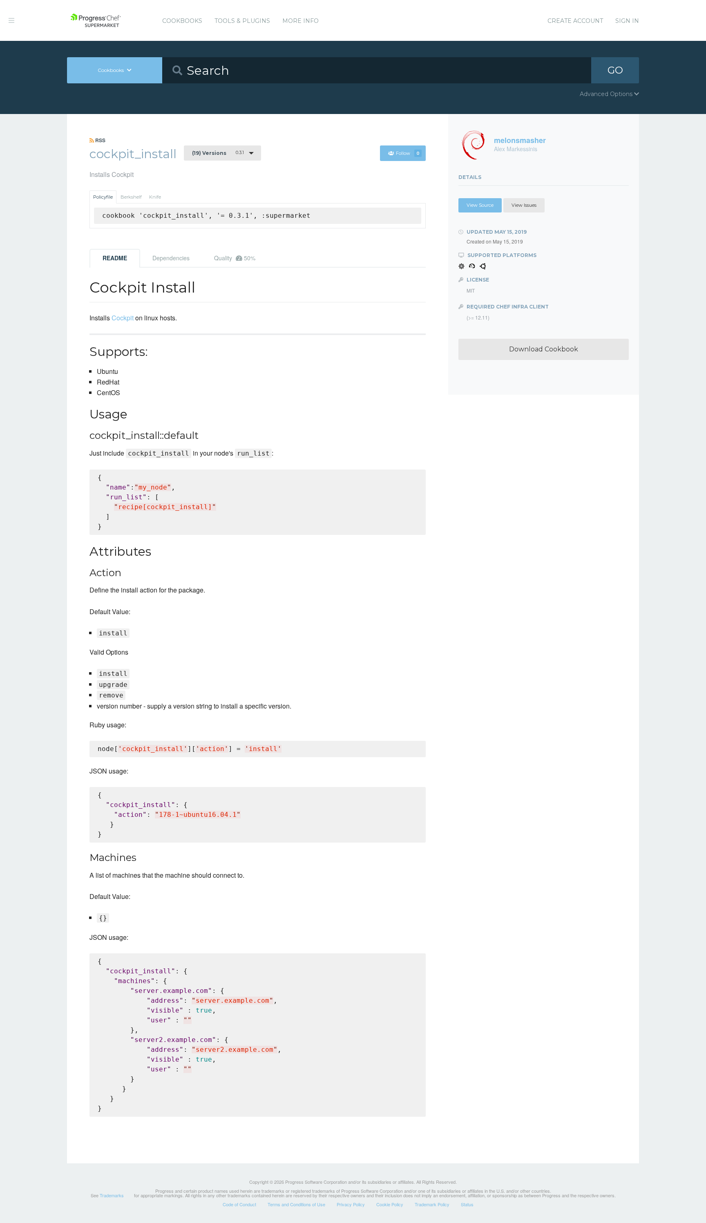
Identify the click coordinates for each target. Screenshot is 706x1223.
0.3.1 (218, 153)
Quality (234, 258)
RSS (99, 140)
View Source (480, 205)
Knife (155, 197)
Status (467, 1204)
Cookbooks (182, 21)
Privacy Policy (351, 1204)
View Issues (524, 205)
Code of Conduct (239, 1204)
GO (615, 70)
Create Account (575, 21)
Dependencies (171, 258)
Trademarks (112, 1195)
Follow (408, 153)
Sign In (627, 21)
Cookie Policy (389, 1204)
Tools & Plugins (242, 21)
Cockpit (123, 317)
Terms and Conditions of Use (296, 1204)
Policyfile (103, 197)
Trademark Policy (432, 1204)
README (115, 258)
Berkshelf (131, 197)
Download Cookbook (543, 349)
